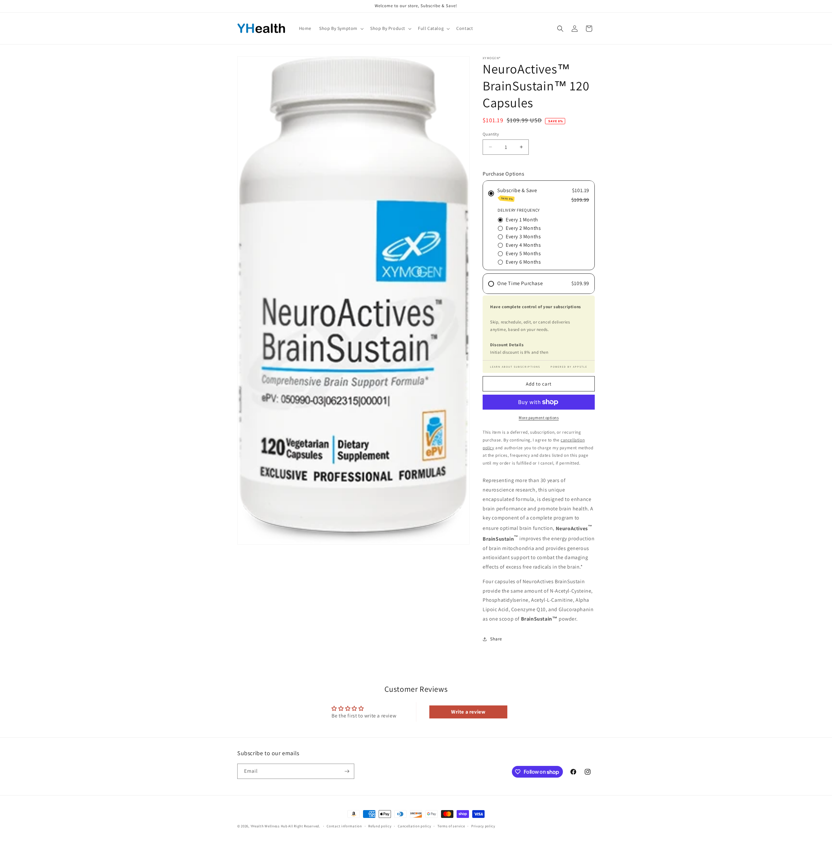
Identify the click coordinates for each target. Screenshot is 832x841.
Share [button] (496, 639)
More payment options (539, 417)
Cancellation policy (414, 826)
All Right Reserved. (304, 826)
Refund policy (379, 826)
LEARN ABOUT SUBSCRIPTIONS (515, 366)
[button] (340, 28)
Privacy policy (483, 826)
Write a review (468, 711)
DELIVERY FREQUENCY (519, 210)
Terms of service (451, 826)
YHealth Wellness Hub (269, 826)
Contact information (344, 826)
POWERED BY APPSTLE (569, 366)
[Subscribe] (347, 771)
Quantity (491, 134)
